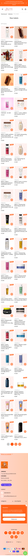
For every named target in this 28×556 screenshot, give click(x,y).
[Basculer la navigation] (2, 9)
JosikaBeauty (8, 554)
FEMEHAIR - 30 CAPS (6, 113)
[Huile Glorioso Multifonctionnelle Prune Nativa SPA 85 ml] (20, 32)
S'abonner (14, 519)
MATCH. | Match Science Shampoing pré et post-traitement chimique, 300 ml (20, 230)
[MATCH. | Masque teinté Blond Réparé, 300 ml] (20, 267)
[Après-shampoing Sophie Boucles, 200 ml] (20, 405)
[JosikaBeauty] (9, 9)
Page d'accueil (4, 13)
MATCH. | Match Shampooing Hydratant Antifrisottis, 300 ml (6, 183)
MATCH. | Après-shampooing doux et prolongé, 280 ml (6, 370)
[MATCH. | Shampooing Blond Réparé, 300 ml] (20, 195)
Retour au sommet (6, 454)
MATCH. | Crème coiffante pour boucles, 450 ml (20, 113)
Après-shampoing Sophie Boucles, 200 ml (20, 415)
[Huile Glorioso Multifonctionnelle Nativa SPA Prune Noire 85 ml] (7, 79)
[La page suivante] (19, 444)
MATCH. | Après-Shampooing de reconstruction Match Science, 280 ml (6, 346)
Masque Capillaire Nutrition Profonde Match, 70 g (19, 393)
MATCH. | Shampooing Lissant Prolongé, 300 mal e (20, 90)
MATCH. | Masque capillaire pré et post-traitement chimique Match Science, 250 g (19, 322)
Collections (10, 13)
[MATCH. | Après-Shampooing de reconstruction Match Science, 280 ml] (7, 335)
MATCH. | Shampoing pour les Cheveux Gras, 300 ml (20, 299)
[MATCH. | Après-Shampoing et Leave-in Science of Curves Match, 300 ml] (20, 55)
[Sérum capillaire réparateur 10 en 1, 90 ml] (20, 427)
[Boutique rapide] (12, 37)
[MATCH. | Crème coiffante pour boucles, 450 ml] (20, 104)
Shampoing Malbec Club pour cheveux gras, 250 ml (7, 393)
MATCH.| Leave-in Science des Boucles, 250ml (20, 182)
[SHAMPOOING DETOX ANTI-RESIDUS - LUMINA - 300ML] (7, 244)
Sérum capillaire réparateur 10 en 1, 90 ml (20, 437)
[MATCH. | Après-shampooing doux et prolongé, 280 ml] (7, 359)
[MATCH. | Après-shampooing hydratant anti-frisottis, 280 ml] (7, 267)
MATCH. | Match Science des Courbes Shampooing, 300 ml (7, 43)
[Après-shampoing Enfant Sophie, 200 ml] (7, 405)
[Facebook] (5, 532)
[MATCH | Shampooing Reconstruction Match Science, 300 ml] (7, 149)
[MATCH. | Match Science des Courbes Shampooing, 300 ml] (7, 32)
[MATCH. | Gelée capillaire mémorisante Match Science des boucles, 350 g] (7, 125)
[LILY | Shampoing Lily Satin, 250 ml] (20, 149)
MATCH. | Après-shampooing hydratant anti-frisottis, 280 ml (6, 277)
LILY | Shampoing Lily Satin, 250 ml (19, 159)
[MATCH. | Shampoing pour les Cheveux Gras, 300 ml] (20, 289)
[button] (22, 9)
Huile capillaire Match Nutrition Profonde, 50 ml (7, 299)
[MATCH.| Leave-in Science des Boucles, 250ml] (20, 172)
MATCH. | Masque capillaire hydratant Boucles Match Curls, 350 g (7, 206)
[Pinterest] (11, 536)
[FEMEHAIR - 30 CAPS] (7, 104)
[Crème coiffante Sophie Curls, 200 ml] (7, 427)
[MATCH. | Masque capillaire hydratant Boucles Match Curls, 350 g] (7, 195)
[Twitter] (9, 532)
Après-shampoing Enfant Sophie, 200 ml (7, 415)
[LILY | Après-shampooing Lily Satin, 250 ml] (20, 125)
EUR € (9, 542)
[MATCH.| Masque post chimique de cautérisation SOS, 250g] (7, 311)
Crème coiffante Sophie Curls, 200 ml (7, 437)
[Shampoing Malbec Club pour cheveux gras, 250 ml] (7, 382)
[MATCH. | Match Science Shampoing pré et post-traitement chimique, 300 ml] (20, 219)
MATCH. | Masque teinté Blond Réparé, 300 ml (20, 276)
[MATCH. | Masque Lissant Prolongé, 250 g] (20, 335)
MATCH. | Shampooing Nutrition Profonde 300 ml (20, 254)
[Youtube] (14, 532)
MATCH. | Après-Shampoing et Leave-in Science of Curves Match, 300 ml (20, 66)
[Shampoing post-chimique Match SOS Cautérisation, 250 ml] (7, 219)
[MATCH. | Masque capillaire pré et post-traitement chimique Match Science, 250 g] (20, 311)
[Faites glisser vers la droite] (26, 3)
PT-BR (18, 542)
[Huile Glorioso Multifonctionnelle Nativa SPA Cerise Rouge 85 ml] (7, 55)
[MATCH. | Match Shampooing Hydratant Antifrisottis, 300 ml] (7, 172)
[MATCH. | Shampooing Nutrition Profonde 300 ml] (20, 244)
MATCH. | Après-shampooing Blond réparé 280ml (19, 370)
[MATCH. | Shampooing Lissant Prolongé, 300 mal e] (20, 79)
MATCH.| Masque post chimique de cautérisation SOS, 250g (7, 322)
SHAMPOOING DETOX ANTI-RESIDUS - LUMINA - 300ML (7, 254)
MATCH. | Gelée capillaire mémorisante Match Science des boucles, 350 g (7, 136)
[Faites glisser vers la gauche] (2, 3)
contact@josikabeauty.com (10, 496)
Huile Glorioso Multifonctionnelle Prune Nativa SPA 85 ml (20, 43)
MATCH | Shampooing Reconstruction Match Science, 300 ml (6, 160)
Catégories (3, 501)
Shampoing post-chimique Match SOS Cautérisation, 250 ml (6, 230)
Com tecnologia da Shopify (17, 554)
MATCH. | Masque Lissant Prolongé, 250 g (20, 345)
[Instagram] (18, 532)
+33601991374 (7, 492)
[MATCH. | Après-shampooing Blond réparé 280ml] (20, 359)
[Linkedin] (22, 532)
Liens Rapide (17, 501)
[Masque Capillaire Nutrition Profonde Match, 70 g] (20, 382)
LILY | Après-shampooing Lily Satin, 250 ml (20, 135)
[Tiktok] (16, 536)
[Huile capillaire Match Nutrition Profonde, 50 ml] (7, 289)
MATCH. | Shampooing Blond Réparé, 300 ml (19, 205)
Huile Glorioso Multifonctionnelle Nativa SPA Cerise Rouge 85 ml (7, 66)
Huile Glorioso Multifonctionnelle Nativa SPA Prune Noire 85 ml (6, 90)
